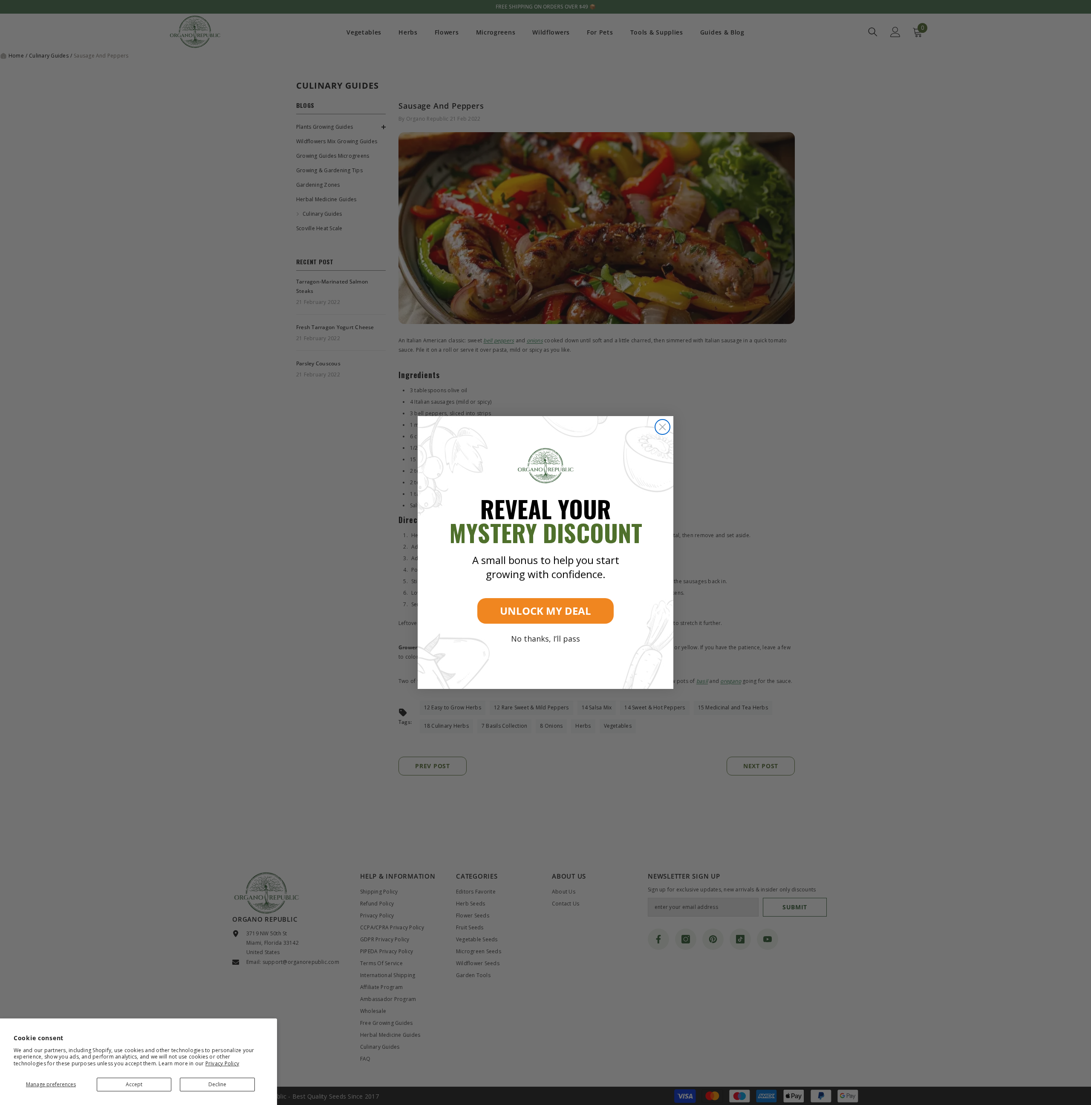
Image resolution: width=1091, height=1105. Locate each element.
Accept (134, 1084)
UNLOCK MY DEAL (545, 611)
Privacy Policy (222, 1063)
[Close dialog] (662, 426)
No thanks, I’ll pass (545, 638)
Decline (217, 1084)
